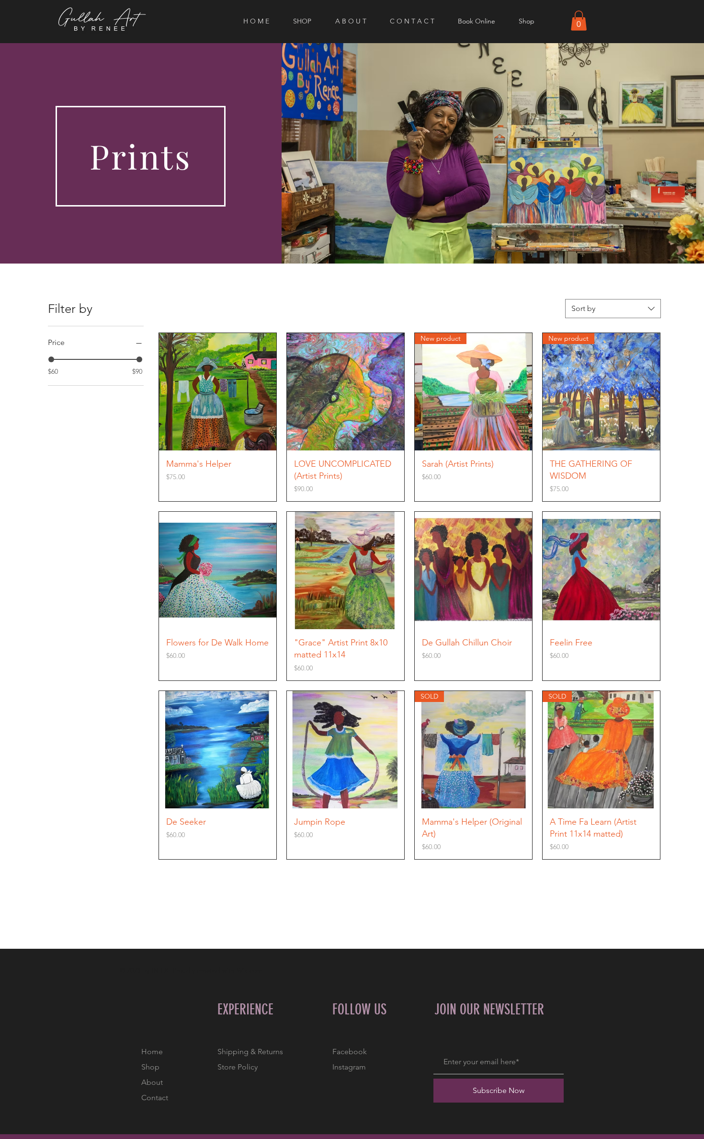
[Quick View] (217, 391)
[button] (307, 21)
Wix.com (249, 970)
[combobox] (613, 308)
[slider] (51, 359)
